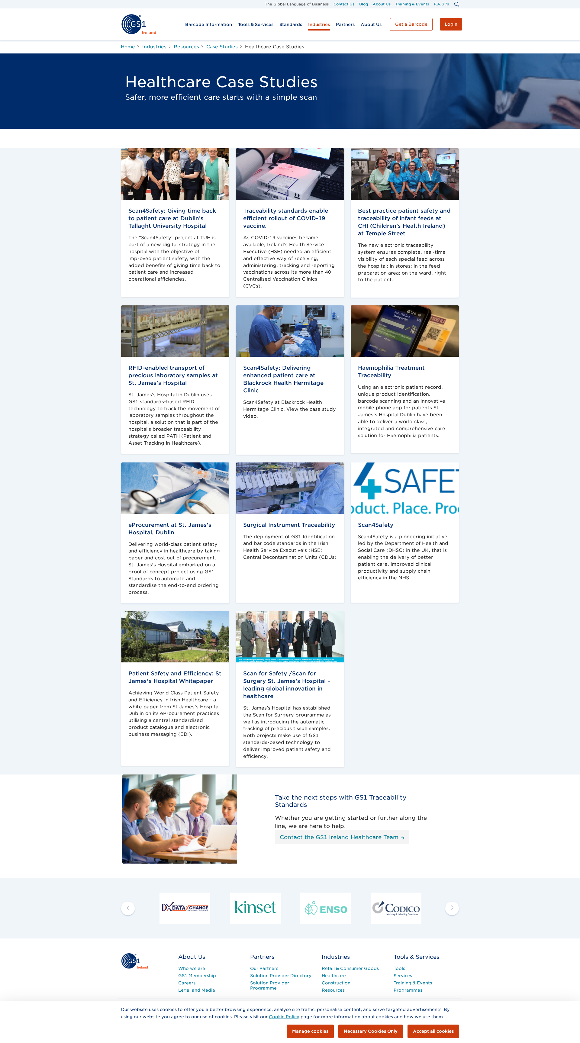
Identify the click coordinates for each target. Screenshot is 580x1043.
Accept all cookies (433, 1031)
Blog (363, 4)
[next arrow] (452, 908)
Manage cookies (310, 1031)
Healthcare (334, 975)
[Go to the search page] (456, 4)
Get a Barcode (411, 24)
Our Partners (264, 968)
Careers (186, 982)
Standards (290, 24)
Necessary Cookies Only (371, 1031)
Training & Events (412, 4)
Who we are (191, 968)
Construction (336, 982)
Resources (333, 990)
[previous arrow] (128, 908)
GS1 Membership (197, 975)
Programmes (408, 990)
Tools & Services (255, 24)
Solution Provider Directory (280, 975)
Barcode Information (208, 24)
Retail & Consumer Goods (350, 968)
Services (403, 975)
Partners (345, 24)
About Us (382, 4)
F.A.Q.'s (441, 4)
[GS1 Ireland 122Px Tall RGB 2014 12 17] (134, 960)
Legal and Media (196, 990)
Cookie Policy (284, 1016)
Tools (399, 968)
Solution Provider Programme (269, 985)
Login (451, 24)
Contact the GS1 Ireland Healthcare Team (340, 837)
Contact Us (344, 4)
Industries (319, 24)
